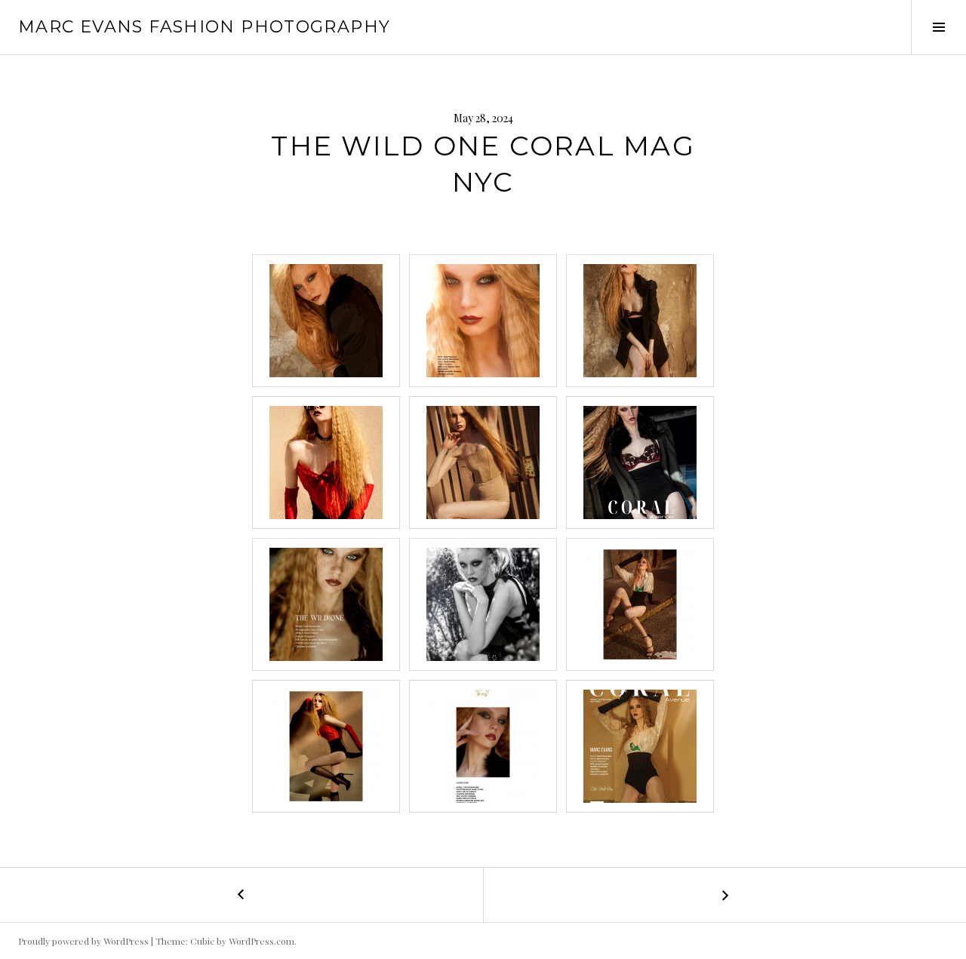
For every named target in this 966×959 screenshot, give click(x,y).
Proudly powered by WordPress (83, 941)
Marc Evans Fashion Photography (204, 27)
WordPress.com (261, 941)
